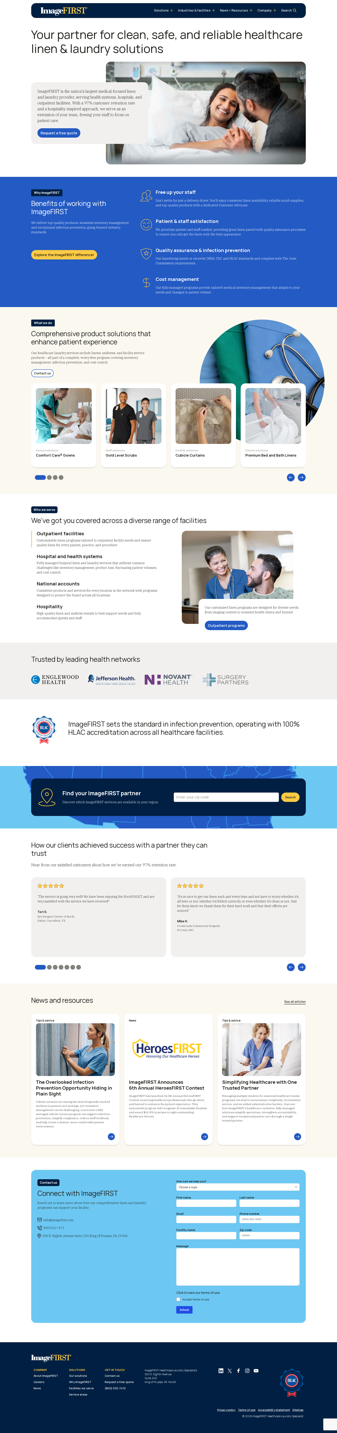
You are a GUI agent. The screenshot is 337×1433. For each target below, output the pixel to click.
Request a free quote (59, 133)
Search (290, 797)
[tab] (40, 477)
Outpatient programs (226, 625)
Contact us (42, 373)
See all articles (295, 1001)
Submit (184, 1310)
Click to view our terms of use (198, 1293)
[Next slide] (302, 477)
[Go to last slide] (291, 477)
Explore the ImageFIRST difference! (64, 254)
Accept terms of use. (196, 1299)
